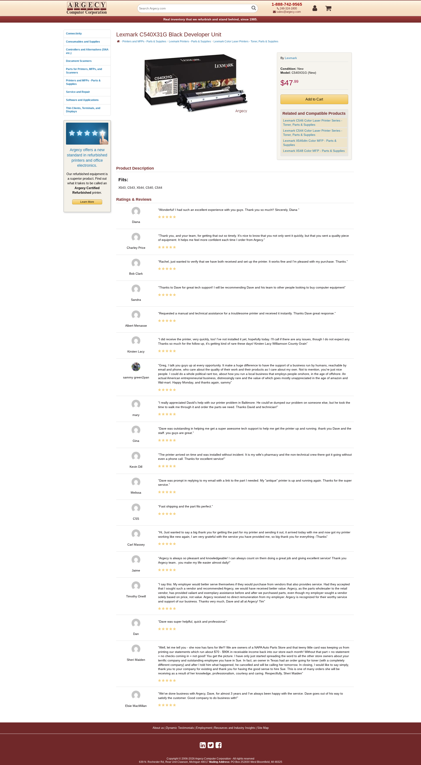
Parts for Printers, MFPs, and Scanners (84, 71)
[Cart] (344, 6)
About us (158, 727)
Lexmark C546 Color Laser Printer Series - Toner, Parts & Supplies (312, 122)
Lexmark (291, 58)
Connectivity (74, 33)
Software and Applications (82, 100)
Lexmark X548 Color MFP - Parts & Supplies (314, 150)
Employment (204, 727)
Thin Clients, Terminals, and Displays (83, 110)
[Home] (118, 41)
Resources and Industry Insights (234, 727)
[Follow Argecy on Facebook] (218, 745)
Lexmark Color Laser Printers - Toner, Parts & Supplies (246, 41)
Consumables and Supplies (83, 41)
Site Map (263, 727)
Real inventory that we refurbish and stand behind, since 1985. (210, 19)
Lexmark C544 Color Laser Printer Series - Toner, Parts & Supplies (312, 132)
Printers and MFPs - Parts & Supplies (83, 82)
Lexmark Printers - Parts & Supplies (190, 41)
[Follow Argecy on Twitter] (211, 745)
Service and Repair (78, 91)
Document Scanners (79, 61)
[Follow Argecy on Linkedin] (203, 745)
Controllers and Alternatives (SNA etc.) (87, 51)
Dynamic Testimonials (180, 727)
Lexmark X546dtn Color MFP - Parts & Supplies (309, 143)
